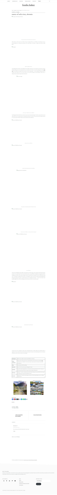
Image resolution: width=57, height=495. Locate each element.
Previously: (20, 380)
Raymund (14, 425)
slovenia (17, 407)
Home (12, 10)
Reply (14, 431)
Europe (18, 10)
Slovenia (20, 10)
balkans (15, 407)
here (42, 360)
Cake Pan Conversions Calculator (24, 483)
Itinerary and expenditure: (37, 380)
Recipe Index (21, 481)
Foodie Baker (28, 5)
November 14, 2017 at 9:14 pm (16, 427)
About (20, 480)
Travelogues (15, 10)
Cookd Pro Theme (21, 490)
